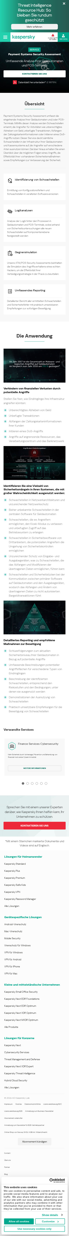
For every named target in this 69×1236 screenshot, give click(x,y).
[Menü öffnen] (5, 37)
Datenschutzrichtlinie (33, 1104)
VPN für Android (12, 959)
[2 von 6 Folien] (27, 783)
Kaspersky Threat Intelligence (19, 1073)
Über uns (7, 1160)
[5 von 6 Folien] (41, 783)
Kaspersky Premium (14, 877)
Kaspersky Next (12, 1045)
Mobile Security (12, 938)
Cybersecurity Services (16, 1052)
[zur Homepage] (23, 37)
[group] (35, 757)
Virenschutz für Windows (17, 945)
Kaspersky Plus (12, 870)
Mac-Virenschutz (13, 931)
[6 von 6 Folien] (46, 783)
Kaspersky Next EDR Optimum (20, 1005)
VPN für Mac (10, 973)
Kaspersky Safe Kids (15, 884)
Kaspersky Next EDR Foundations (21, 998)
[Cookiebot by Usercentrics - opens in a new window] (49, 1180)
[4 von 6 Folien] (37, 783)
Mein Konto (63, 39)
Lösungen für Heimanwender (23, 856)
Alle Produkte (11, 1027)
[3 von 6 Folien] (32, 783)
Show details (50, 1214)
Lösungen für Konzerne (19, 1038)
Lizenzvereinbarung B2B (13, 1111)
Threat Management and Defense (22, 1059)
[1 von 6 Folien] (23, 783)
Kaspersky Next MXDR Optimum (21, 1020)
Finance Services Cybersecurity (38, 743)
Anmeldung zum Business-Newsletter (39, 1111)
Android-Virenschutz (15, 924)
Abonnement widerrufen (13, 1118)
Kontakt (7, 1153)
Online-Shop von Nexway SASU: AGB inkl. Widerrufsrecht (25, 1132)
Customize (48, 1221)
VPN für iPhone (12, 966)
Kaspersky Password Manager (20, 899)
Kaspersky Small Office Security (21, 991)
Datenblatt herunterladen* (37, 82)
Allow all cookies (19, 1221)
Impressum (8, 1104)
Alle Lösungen (11, 906)
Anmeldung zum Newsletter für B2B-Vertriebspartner (24, 1125)
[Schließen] (64, 3)
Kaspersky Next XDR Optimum (20, 1012)
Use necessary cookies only (34, 1228)
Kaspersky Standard (15, 863)
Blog (6, 1174)
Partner (7, 1167)
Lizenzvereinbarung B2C (52, 1104)
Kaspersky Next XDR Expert (18, 1066)
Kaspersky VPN (12, 892)
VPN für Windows (13, 952)
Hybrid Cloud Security (15, 1080)
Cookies (18, 1104)
